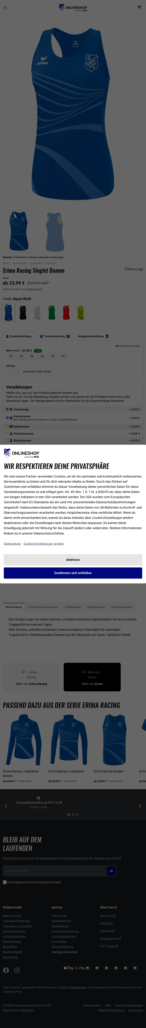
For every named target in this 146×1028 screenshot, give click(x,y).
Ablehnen (73, 559)
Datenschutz (12, 544)
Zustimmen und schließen (73, 573)
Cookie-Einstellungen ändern (44, 543)
